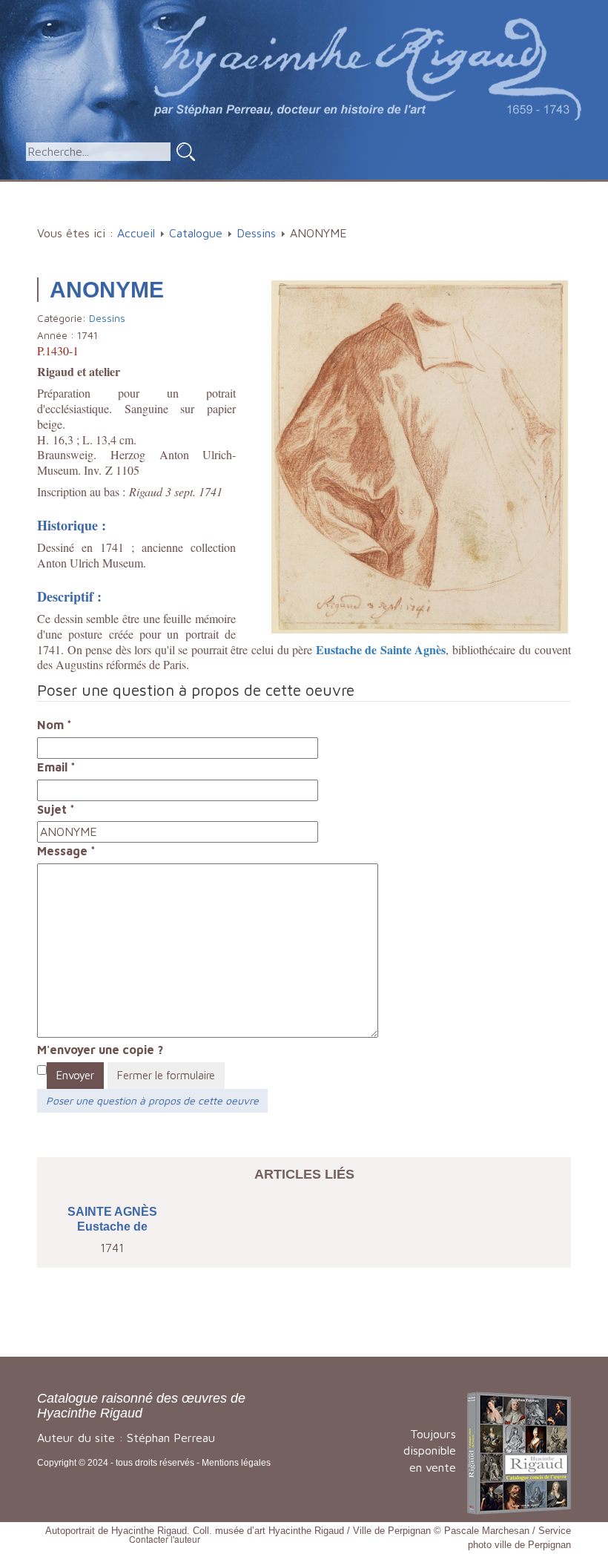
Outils (440, 189)
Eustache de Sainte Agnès (381, 649)
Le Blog (308, 213)
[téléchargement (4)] (419, 455)
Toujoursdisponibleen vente (429, 1451)
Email (56, 767)
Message (66, 850)
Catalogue (143, 189)
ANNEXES (516, 189)
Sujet (56, 809)
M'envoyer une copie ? (100, 1049)
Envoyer (75, 1075)
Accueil (73, 189)
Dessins (256, 233)
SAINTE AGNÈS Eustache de (112, 1219)
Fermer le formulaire (166, 1075)
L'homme (230, 189)
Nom (54, 724)
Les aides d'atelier (340, 189)
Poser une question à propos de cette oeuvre (152, 1100)
